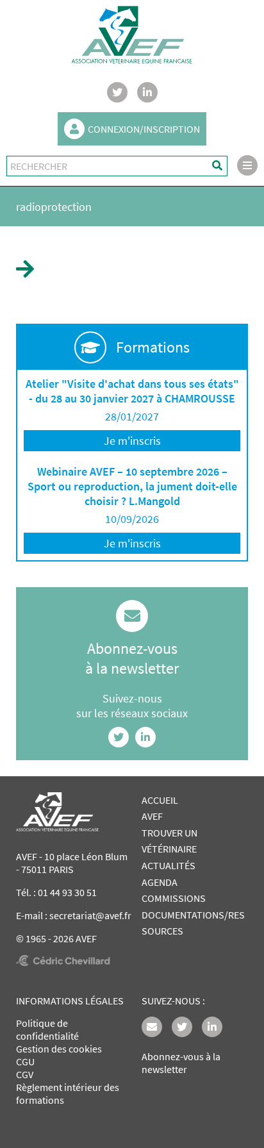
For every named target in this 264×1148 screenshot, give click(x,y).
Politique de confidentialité (47, 1029)
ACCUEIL (160, 800)
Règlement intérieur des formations (67, 1093)
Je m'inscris (132, 440)
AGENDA (159, 882)
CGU (25, 1061)
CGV (24, 1074)
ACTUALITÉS (168, 865)
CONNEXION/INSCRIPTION (144, 128)
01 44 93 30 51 (67, 892)
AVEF (152, 816)
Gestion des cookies (59, 1048)
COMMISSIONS (174, 898)
